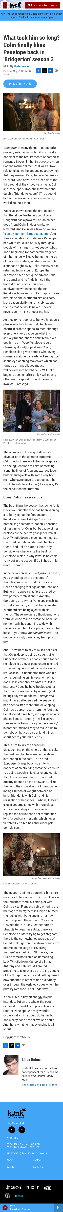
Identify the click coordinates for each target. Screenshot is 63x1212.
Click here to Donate (44, 5)
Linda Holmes (21, 66)
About (10, 1160)
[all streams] (58, 1208)
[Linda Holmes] (10, 1065)
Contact (37, 1160)
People (10, 1167)
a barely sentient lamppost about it (27, 233)
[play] (5, 1207)
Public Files (39, 1167)
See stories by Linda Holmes (39, 1085)
